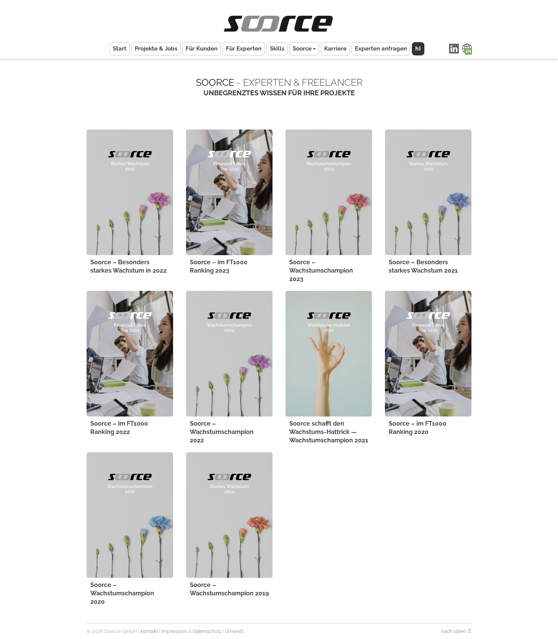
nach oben (454, 631)
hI (418, 48)
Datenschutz (207, 631)
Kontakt (149, 631)
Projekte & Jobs (156, 48)
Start (119, 48)
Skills (277, 48)
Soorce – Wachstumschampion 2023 (321, 270)
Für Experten (244, 48)
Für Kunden (202, 48)
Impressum (174, 631)
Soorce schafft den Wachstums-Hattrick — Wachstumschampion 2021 (328, 432)
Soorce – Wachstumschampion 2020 (122, 593)
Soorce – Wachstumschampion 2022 (222, 432)
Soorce (302, 48)
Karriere (335, 48)
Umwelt (234, 631)
